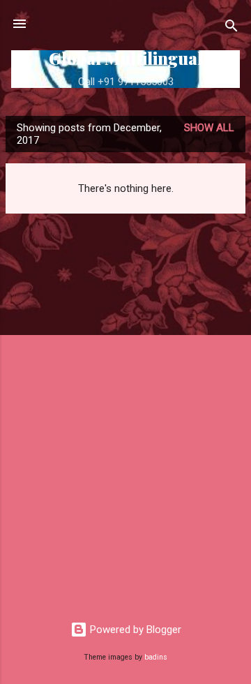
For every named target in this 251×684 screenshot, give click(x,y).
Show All (209, 127)
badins (155, 657)
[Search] (231, 28)
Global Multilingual (126, 58)
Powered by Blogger (134, 629)
